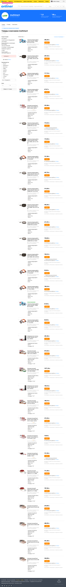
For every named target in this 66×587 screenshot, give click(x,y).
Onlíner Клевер (56, 1)
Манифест (26, 579)
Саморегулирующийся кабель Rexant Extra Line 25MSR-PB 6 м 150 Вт (33, 239)
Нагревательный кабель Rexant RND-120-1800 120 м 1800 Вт (33, 352)
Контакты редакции (11, 579)
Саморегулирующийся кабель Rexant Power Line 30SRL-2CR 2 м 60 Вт (33, 256)
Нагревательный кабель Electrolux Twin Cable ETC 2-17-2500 (32, 489)
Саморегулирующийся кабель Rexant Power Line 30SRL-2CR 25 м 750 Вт (33, 206)
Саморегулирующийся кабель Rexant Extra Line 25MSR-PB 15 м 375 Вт (33, 190)
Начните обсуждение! (31, 45)
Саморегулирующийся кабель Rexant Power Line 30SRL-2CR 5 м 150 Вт (32, 141)
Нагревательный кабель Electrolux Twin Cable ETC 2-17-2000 (32, 472)
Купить (47, 42)
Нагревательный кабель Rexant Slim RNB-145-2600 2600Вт (33, 370)
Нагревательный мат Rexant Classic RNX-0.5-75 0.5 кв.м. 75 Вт (32, 437)
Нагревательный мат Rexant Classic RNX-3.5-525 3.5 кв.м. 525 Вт (32, 419)
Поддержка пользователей (35, 581)
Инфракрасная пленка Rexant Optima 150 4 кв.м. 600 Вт (32, 337)
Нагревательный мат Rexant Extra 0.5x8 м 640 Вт (33, 525)
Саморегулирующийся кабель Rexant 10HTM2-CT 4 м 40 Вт (33, 75)
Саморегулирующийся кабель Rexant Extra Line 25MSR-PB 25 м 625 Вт (33, 174)
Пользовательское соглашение (35, 579)
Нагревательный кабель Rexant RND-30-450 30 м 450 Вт (32, 402)
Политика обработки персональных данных (20, 581)
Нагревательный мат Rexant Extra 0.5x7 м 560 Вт (33, 542)
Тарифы (22, 579)
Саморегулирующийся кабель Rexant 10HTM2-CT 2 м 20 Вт (33, 321)
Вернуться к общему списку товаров (11, 28)
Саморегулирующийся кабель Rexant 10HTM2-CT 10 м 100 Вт (33, 288)
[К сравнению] (18, 39)
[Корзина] (63, 6)
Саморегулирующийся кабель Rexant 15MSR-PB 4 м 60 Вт (32, 305)
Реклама (18, 579)
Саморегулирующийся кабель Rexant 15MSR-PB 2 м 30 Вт (32, 91)
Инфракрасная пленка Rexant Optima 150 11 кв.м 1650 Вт (32, 387)
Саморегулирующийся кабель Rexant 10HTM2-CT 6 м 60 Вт (33, 272)
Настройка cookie (18, 583)
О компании (3, 579)
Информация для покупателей (7, 583)
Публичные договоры (5, 581)
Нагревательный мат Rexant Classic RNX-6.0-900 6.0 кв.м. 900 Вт (32, 107)
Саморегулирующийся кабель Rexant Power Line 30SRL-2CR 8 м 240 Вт (32, 57)
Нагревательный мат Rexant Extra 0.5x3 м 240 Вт (33, 507)
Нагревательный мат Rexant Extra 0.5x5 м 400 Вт (33, 560)
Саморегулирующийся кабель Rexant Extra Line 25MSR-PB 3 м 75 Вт (33, 124)
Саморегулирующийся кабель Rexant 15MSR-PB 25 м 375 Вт (32, 41)
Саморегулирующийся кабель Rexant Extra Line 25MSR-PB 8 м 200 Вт (33, 223)
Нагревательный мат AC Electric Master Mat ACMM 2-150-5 (32, 454)
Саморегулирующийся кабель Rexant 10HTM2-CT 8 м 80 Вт (33, 158)
